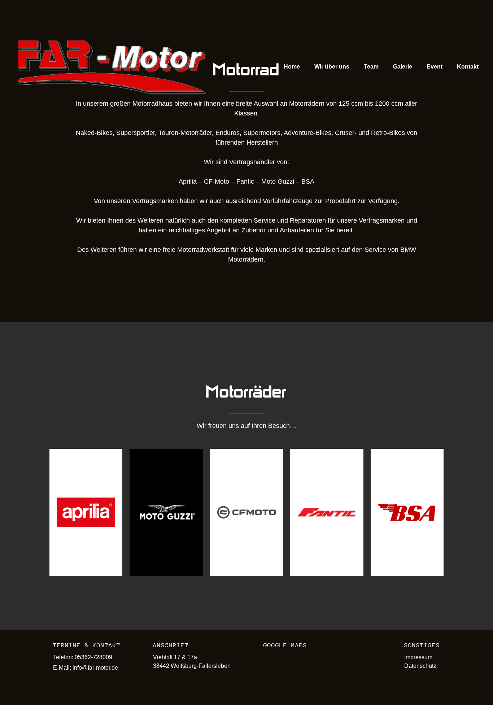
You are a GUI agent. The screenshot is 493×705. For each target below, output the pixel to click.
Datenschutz (420, 666)
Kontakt (468, 67)
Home (292, 67)
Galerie (402, 67)
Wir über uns (331, 67)
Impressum (418, 657)
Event (434, 67)
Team (371, 67)
